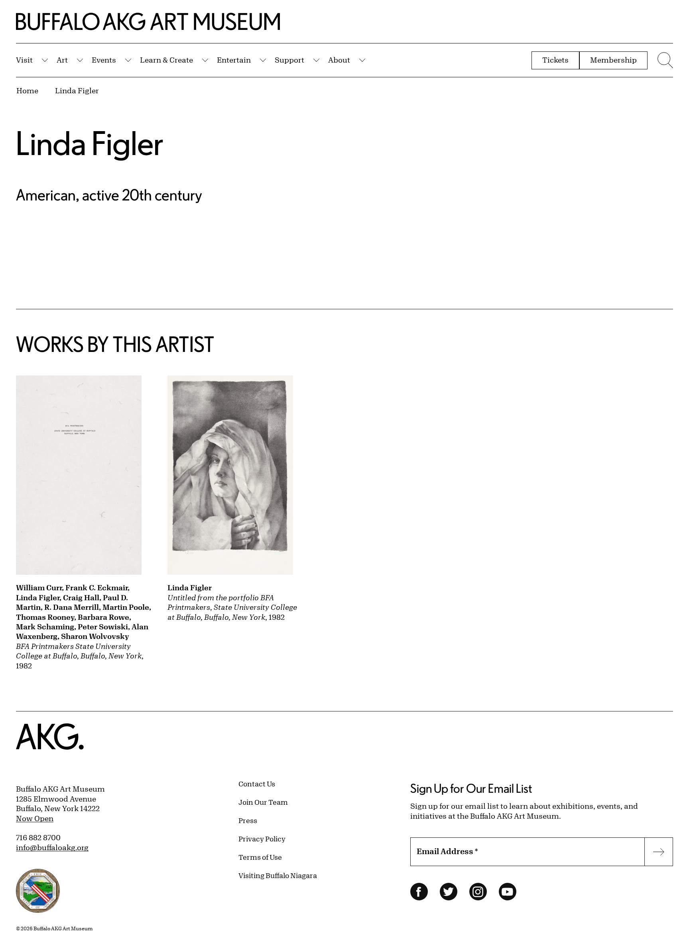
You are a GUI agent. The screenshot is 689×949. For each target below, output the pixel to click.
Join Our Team (263, 802)
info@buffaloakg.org (52, 847)
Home (27, 90)
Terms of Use (260, 857)
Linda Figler (77, 90)
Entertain (234, 60)
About (339, 60)
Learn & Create (166, 60)
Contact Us (256, 784)
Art (62, 60)
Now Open (34, 818)
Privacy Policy (261, 839)
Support (289, 60)
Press (247, 820)
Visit (24, 60)
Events (104, 60)
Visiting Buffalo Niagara (277, 875)
